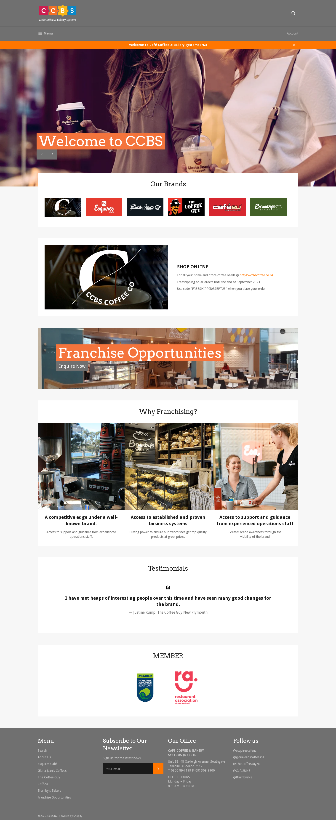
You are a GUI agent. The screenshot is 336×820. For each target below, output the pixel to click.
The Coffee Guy (49, 777)
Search (42, 750)
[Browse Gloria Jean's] (145, 215)
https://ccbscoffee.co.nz (256, 275)
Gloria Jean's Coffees (52, 770)
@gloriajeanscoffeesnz (248, 757)
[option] (168, 117)
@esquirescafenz (244, 750)
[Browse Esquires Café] (104, 215)
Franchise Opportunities (139, 352)
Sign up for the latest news (122, 758)
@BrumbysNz (242, 777)
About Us (44, 757)
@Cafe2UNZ (241, 770)
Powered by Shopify (70, 816)
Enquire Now (71, 366)
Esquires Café (47, 764)
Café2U (43, 784)
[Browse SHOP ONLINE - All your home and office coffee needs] (63, 215)
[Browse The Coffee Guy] (186, 215)
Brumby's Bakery (49, 790)
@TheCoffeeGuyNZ (247, 764)
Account (292, 33)
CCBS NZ (52, 816)
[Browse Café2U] (227, 215)
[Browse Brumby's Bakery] (268, 215)
